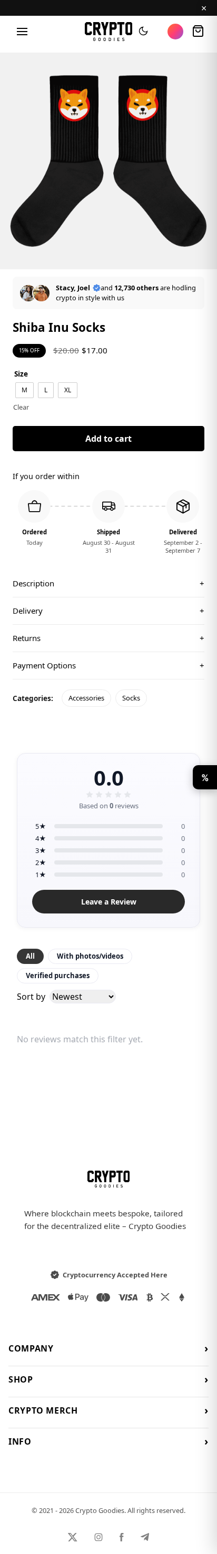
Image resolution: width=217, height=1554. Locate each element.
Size (21, 374)
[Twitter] (72, 1537)
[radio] (24, 390)
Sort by (31, 996)
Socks (131, 698)
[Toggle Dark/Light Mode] (143, 32)
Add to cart (108, 438)
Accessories (86, 698)
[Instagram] (98, 1537)
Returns (108, 638)
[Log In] (175, 31)
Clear (21, 407)
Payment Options (108, 665)
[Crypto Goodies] (109, 31)
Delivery (108, 610)
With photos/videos (90, 956)
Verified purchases (58, 975)
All (30, 956)
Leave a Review (108, 902)
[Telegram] (145, 1537)
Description (108, 583)
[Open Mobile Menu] (22, 31)
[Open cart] (198, 32)
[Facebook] (122, 1537)
